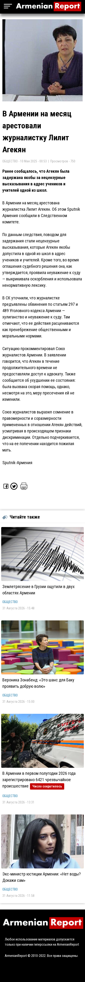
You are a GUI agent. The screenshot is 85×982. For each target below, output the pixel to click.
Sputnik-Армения (17, 462)
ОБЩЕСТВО (10, 602)
